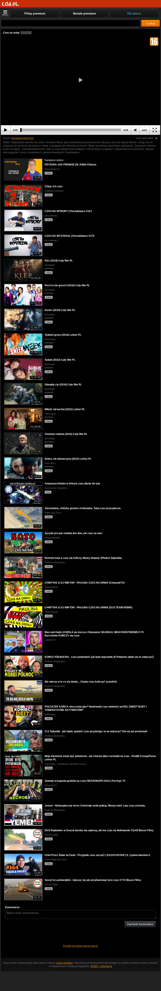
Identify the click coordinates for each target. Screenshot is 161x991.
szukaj (150, 23)
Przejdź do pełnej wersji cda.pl (80, 945)
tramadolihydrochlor (22, 138)
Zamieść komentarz (140, 924)
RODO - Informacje (101, 966)
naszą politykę (64, 962)
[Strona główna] (10, 4)
